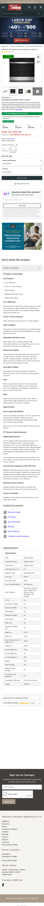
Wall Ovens (20, 46)
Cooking (12, 46)
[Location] (29, 7)
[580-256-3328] (35, 7)
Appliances (5, 46)
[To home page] (14, 7)
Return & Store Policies (9, 845)
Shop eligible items (8, 121)
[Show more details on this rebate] (40, 114)
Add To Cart (22, 178)
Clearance (5, 832)
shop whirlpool (22, 40)
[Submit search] (39, 13)
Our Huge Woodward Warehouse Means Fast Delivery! (22, 2)
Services (5, 837)
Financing (5, 834)
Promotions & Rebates (9, 829)
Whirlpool (12, 138)
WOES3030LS (11, 140)
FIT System (12, 517)
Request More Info (23, 183)
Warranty (11, 527)
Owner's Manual (13, 531)
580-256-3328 (12, 860)
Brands (4, 826)
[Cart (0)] (40, 7)
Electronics (5, 824)
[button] (3, 7)
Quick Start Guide (14, 522)
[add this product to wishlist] (38, 62)
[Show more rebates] (41, 126)
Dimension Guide (14, 512)
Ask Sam (22, 206)
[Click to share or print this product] (38, 57)
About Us (5, 839)
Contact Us (6, 842)
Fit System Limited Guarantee (18, 536)
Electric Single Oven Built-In (34, 46)
